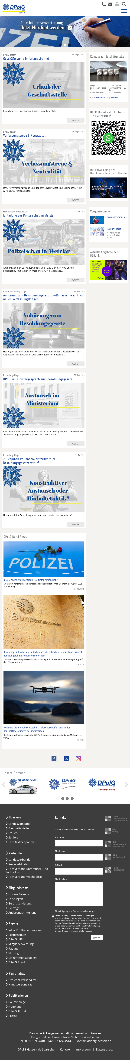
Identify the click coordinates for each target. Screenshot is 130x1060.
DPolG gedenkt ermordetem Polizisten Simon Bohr (30, 579)
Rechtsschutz (17, 934)
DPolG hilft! (16, 939)
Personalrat (17, 973)
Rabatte (13, 948)
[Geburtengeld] (97, 231)
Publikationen (18, 995)
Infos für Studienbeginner (25, 930)
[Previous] (3, 31)
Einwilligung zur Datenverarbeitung (75, 911)
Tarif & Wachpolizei (21, 842)
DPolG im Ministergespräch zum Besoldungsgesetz (37, 379)
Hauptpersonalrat (20, 984)
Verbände (15, 853)
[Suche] (123, 4)
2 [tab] (65, 45)
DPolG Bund (16, 962)
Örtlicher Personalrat (22, 980)
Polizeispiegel (17, 1002)
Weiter (97, 937)
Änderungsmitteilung (22, 912)
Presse (12, 1015)
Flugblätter (15, 1006)
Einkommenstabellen (22, 957)
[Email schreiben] (109, 4)
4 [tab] (72, 798)
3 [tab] (69, 45)
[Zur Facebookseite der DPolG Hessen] (53, 758)
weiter (75, 120)
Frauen (13, 833)
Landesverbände (19, 859)
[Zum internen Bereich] (116, 4)
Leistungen (15, 899)
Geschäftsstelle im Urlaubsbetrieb (26, 59)
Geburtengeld (114, 228)
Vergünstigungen (116, 217)
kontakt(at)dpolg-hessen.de (107, 98)
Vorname (60, 837)
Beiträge (14, 908)
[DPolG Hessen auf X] (65, 758)
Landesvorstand (19, 823)
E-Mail (59, 865)
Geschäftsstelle (18, 828)
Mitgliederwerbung (21, 944)
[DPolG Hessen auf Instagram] (77, 758)
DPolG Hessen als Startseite (36, 1049)
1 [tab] (60, 45)
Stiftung (13, 953)
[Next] (126, 31)
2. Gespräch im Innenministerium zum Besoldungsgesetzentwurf (29, 461)
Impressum (83, 1049)
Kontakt (65, 1049)
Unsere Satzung (18, 894)
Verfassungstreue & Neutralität (24, 135)
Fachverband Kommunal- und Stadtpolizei (26, 870)
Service (14, 924)
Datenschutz (104, 1049)
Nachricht (61, 879)
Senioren (14, 837)
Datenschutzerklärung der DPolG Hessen (73, 930)
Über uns (15, 817)
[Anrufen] (102, 4)
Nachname (61, 851)
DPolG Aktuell (17, 1011)
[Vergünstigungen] (97, 219)
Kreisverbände (18, 864)
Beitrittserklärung (20, 903)
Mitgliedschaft (18, 888)
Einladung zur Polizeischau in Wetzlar (29, 215)
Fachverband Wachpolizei (25, 876)
